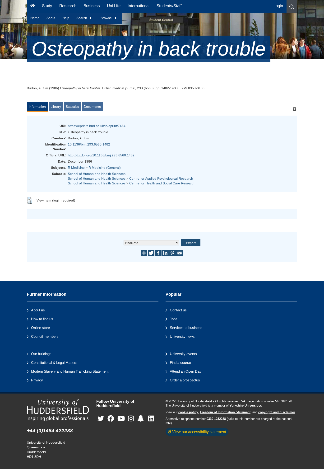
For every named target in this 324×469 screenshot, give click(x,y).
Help (65, 18)
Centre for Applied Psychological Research (161, 178)
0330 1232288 (216, 419)
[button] (292, 6)
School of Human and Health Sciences (96, 174)
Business (91, 6)
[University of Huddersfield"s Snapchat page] (141, 418)
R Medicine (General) (104, 167)
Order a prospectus (185, 380)
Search (82, 18)
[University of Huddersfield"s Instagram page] (131, 418)
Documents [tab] (92, 106)
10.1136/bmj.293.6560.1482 (89, 144)
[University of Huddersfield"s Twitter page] (100, 418)
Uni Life (113, 6)
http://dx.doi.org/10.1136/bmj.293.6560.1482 (101, 155)
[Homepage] (32, 6)
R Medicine (76, 167)
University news (182, 336)
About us (38, 310)
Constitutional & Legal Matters (54, 363)
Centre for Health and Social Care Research (162, 183)
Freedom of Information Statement (225, 412)
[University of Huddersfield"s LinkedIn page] (151, 418)
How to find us (42, 319)
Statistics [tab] (72, 106)
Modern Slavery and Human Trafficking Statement (69, 371)
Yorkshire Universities (246, 405)
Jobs (173, 319)
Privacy (37, 380)
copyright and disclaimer (276, 412)
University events (183, 354)
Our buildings (41, 354)
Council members (45, 336)
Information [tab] (37, 106)
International (138, 6)
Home (34, 18)
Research (67, 6)
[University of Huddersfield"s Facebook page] (110, 418)
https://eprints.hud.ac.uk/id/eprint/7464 (96, 126)
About (50, 18)
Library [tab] (56, 106)
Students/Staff (169, 6)
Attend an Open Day (185, 371)
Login (278, 6)
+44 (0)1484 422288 (50, 430)
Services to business (186, 328)
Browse (107, 18)
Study (47, 6)
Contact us (178, 310)
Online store (40, 328)
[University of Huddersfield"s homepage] (58, 410)
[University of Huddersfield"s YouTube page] (121, 418)
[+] (294, 109)
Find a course (180, 363)
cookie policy (188, 412)
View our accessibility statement (198, 432)
